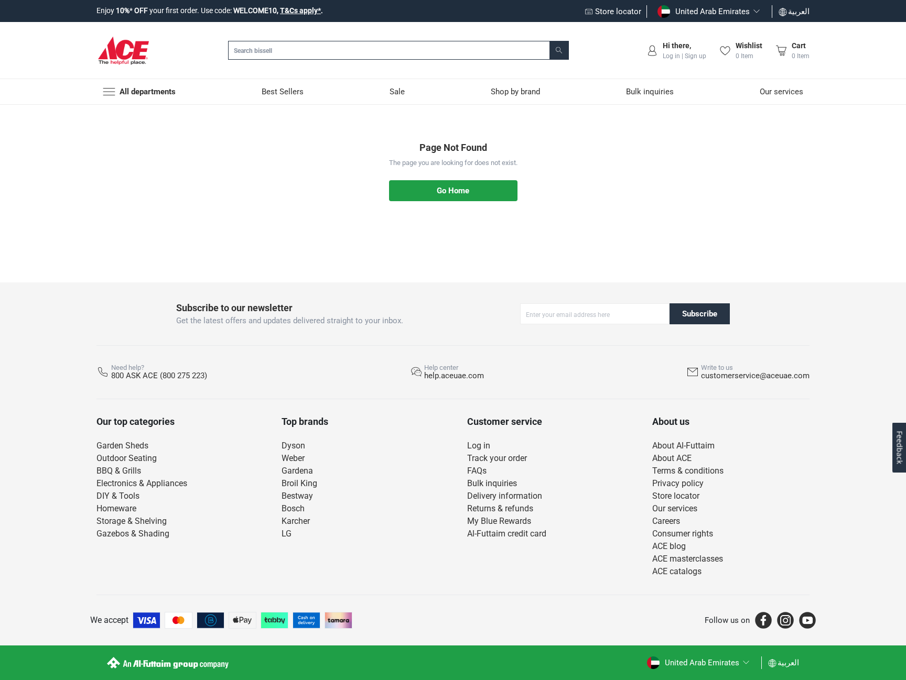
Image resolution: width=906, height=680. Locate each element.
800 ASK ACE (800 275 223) (159, 375)
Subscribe (699, 314)
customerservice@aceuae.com (755, 375)
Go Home (453, 190)
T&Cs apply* (300, 10)
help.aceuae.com (454, 375)
